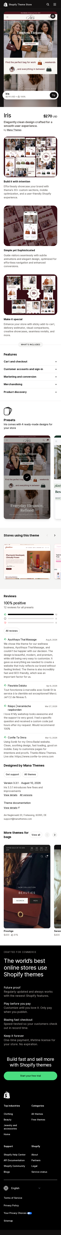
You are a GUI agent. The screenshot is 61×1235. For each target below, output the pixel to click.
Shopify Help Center (14, 1154)
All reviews (12, 630)
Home (7, 1134)
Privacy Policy (11, 1205)
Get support (12, 774)
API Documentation (14, 1160)
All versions (26, 795)
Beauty (7, 1119)
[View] (27, 562)
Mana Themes (14, 130)
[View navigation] (54, 4)
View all (36, 834)
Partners (36, 1160)
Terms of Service (13, 1197)
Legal (34, 1166)
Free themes (38, 1119)
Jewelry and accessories (10, 1127)
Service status (39, 1171)
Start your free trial (30, 1075)
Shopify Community (14, 1166)
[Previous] (47, 535)
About (34, 1154)
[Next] (54, 535)
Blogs (7, 1171)
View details (10, 795)
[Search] (47, 4)
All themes (30, 774)
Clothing (8, 1114)
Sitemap (8, 1220)
